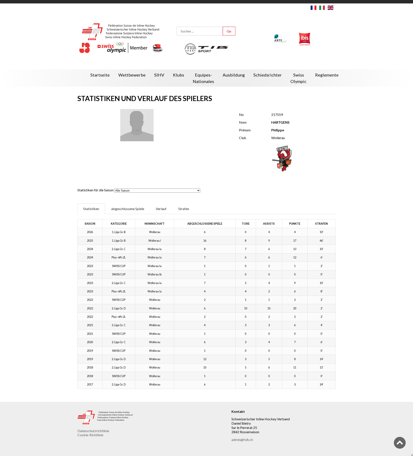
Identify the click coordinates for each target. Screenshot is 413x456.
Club (242, 138)
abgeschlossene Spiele (127, 209)
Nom (243, 122)
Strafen (183, 209)
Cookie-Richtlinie (90, 435)
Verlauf (161, 209)
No (241, 114)
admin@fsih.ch (242, 440)
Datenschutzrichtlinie (93, 431)
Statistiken (91, 209)
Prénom (245, 130)
